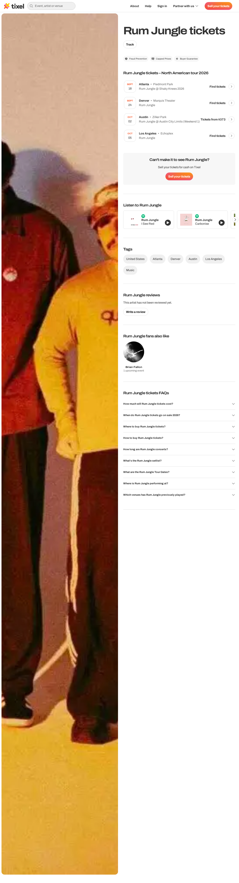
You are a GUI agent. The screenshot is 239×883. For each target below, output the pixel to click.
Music (130, 270)
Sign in (162, 6)
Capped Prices (163, 58)
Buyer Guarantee (189, 58)
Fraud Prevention (138, 58)
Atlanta (157, 259)
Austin (193, 259)
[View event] (232, 87)
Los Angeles (213, 259)
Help (148, 6)
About (134, 6)
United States (135, 259)
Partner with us (183, 6)
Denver (175, 259)
